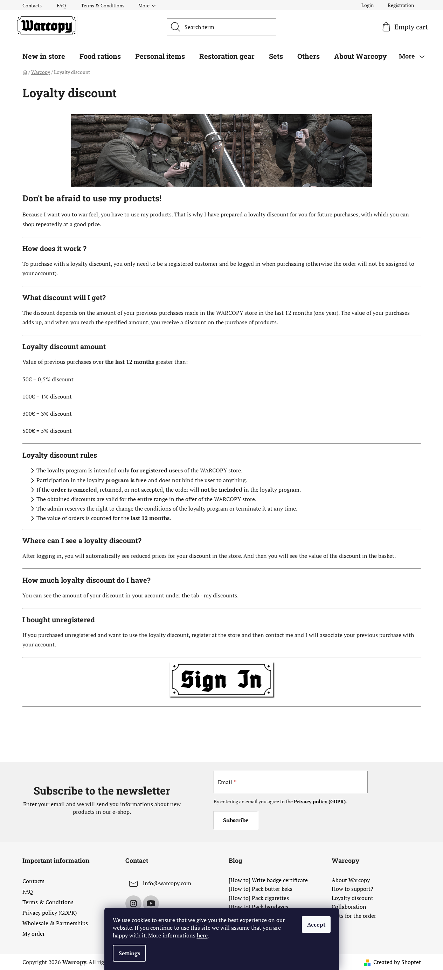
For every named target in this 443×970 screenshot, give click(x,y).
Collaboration (349, 907)
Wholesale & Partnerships (55, 923)
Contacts (32, 5)
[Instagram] (133, 903)
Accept (316, 924)
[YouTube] (151, 903)
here (202, 935)
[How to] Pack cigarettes (259, 898)
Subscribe (236, 820)
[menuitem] (43, 56)
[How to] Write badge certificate (268, 880)
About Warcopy (351, 880)
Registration (401, 5)
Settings (129, 953)
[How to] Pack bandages (258, 907)
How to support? (352, 889)
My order (33, 933)
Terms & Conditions (102, 5)
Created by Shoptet (397, 962)
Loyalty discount (352, 898)
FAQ (61, 5)
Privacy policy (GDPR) (49, 912)
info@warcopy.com (167, 883)
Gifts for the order (354, 916)
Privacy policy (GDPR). (320, 801)
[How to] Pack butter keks (260, 889)
